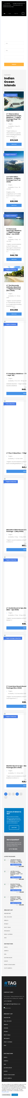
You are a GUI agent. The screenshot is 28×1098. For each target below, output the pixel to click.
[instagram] (10, 8)
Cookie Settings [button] (6, 1094)
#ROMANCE (7, 931)
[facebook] (6, 8)
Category (6, 40)
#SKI (5, 937)
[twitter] (8, 8)
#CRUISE (6, 1028)
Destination (7, 47)
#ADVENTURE (7, 913)
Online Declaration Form (18, 5)
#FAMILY (6, 924)
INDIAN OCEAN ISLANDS (9, 964)
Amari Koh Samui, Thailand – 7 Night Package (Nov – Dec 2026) (16, 898)
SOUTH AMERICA (8, 968)
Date (5, 54)
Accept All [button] (14, 1094)
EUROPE (6, 961)
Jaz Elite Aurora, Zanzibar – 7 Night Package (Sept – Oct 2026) (16, 873)
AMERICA (6, 950)
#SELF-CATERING (8, 934)
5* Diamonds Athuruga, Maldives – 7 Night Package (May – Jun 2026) (13, 231)
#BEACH (6, 920)
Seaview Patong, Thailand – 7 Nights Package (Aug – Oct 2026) (16, 886)
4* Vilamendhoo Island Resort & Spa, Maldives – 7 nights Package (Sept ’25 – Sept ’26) (13, 117)
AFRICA (6, 947)
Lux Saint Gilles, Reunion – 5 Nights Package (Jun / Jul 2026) (13, 179)
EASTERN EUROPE (8, 957)
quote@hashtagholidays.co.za (19, 3)
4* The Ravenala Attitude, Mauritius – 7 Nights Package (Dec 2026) (13, 287)
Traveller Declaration (7, 5)
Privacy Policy (5, 1092)
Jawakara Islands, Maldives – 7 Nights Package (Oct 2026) (16, 861)
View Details (14, 144)
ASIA (5, 954)
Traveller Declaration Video (8, 6)
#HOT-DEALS (7, 927)
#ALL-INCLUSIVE (8, 917)
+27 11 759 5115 (13, 849)
